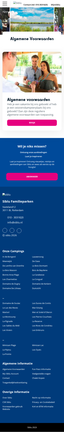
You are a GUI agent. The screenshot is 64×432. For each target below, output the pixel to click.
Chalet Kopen (38, 378)
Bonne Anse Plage (10, 274)
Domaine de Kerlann (41, 284)
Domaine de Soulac (11, 303)
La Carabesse (38, 274)
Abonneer (32, 176)
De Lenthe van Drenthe (13, 265)
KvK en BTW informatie (42, 406)
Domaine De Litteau (11, 288)
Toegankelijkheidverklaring (14, 382)
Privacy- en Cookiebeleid (43, 402)
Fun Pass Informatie (41, 369)
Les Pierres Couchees (42, 316)
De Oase (36, 261)
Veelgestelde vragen (41, 373)
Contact (6, 378)
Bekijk (32, 122)
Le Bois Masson (9, 270)
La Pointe (6, 354)
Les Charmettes (9, 279)
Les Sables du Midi (10, 325)
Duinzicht (36, 288)
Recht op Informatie (41, 397)
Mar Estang (37, 307)
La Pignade (7, 321)
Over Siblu (7, 397)
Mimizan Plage (9, 345)
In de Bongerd (9, 256)
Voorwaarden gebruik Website (12, 408)
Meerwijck (7, 261)
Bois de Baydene (39, 270)
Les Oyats (36, 349)
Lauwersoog (37, 256)
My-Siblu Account (10, 373)
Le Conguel (37, 279)
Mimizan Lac (38, 345)
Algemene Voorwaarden (13, 369)
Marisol (5, 312)
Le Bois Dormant (40, 265)
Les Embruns (38, 330)
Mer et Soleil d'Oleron (42, 312)
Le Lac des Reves (10, 307)
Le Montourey (9, 316)
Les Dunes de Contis (41, 303)
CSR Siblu (6, 402)
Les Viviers (7, 330)
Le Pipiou (6, 349)
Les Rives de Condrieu (42, 325)
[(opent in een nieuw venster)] (4, 230)
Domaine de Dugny (11, 284)
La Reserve (37, 321)
